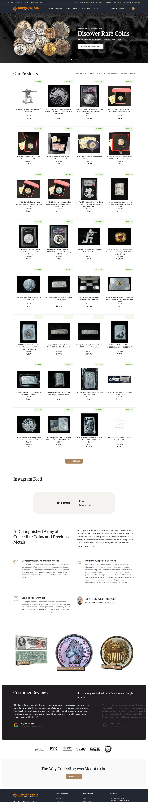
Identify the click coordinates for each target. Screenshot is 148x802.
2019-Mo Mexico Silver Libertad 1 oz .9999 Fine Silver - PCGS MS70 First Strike (120, 204)
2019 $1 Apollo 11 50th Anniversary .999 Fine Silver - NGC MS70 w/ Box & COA (59, 440)
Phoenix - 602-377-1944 (34, 2)
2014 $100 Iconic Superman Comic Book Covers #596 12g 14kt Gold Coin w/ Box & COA (119, 252)
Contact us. (109, 602)
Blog (88, 8)
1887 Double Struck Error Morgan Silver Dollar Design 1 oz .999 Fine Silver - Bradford (28, 252)
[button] (71, 59)
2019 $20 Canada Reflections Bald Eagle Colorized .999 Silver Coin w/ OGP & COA (58, 204)
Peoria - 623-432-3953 (16, 2)
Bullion (51, 8)
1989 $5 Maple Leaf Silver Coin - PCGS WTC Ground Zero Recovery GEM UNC (59, 252)
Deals (75, 8)
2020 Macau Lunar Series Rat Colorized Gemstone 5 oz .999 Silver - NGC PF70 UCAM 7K (28, 347)
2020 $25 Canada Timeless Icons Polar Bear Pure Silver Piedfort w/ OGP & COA (28, 204)
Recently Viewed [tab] (128, 73)
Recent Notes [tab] (113, 73)
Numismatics (59, 8)
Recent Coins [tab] (101, 73)
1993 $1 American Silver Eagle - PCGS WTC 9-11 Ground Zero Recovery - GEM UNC (89, 111)
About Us (86, 798)
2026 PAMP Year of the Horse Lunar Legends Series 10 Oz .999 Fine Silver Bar (89, 440)
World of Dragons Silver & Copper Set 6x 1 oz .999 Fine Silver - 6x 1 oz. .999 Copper (119, 299)
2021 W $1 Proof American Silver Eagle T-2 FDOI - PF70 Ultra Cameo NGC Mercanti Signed (89, 204)
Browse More (74, 461)
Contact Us (95, 8)
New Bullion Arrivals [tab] (85, 73)
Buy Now (84, 46)
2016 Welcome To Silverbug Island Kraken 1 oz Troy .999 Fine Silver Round (28, 440)
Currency (68, 8)
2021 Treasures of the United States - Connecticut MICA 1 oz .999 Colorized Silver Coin (58, 111)
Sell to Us (82, 8)
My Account (60, 798)
